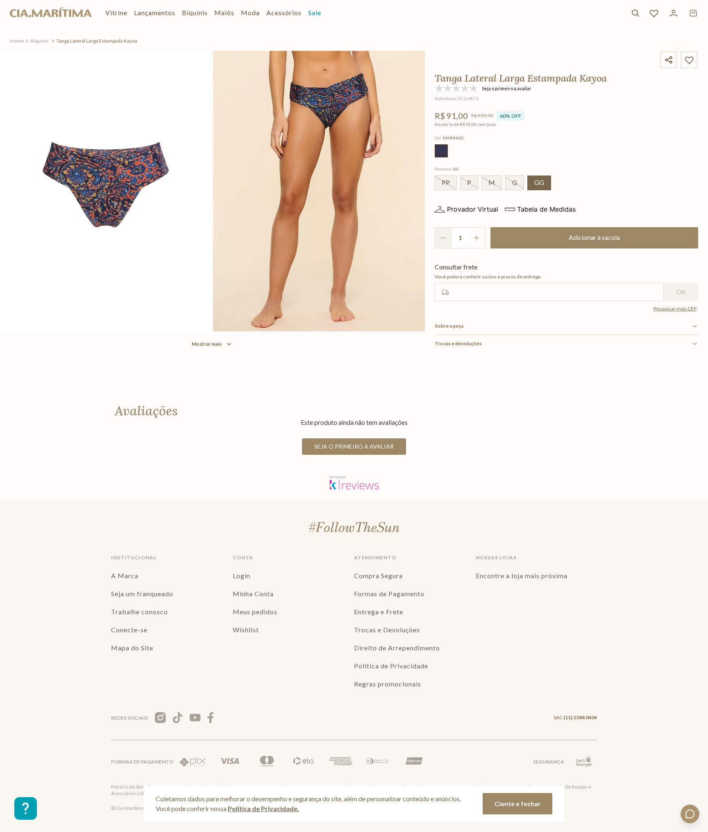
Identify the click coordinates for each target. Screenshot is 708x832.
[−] (443, 237)
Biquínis (39, 41)
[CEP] (549, 282)
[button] (441, 150)
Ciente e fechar (518, 803)
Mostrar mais (207, 344)
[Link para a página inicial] (17, 41)
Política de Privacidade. (263, 808)
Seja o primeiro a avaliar (354, 446)
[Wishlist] (654, 13)
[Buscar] (635, 13)
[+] (477, 237)
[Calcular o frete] (681, 292)
